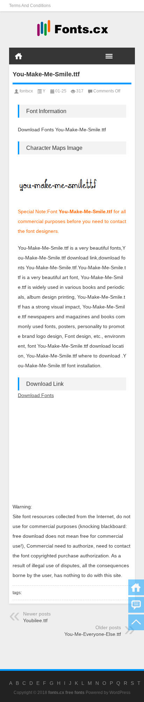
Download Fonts (36, 395)
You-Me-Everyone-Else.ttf (92, 634)
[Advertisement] (72, 451)
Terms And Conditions (30, 5)
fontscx (26, 91)
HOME (18, 56)
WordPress (119, 692)
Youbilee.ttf (35, 620)
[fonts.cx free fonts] (72, 29)
